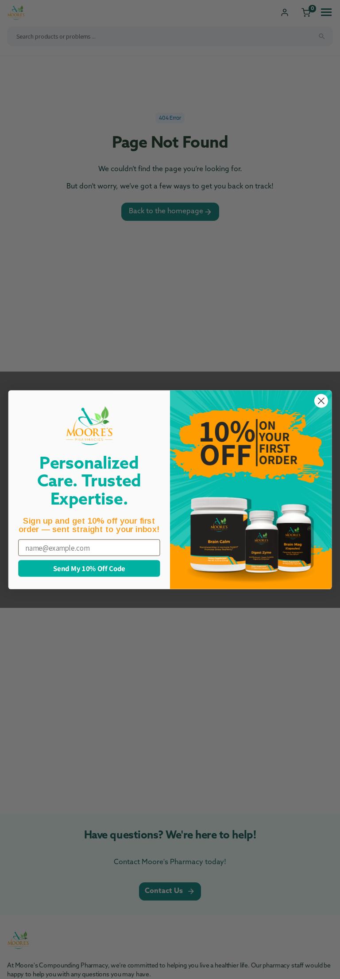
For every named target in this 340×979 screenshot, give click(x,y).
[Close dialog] (321, 400)
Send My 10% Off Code (89, 568)
